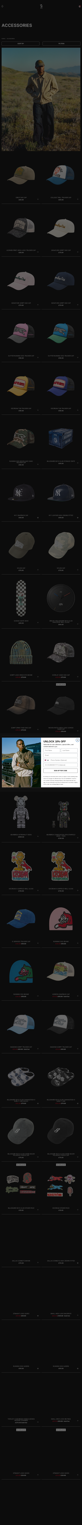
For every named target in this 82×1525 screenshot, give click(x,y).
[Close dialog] (77, 740)
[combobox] (47, 760)
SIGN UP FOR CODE (60, 770)
